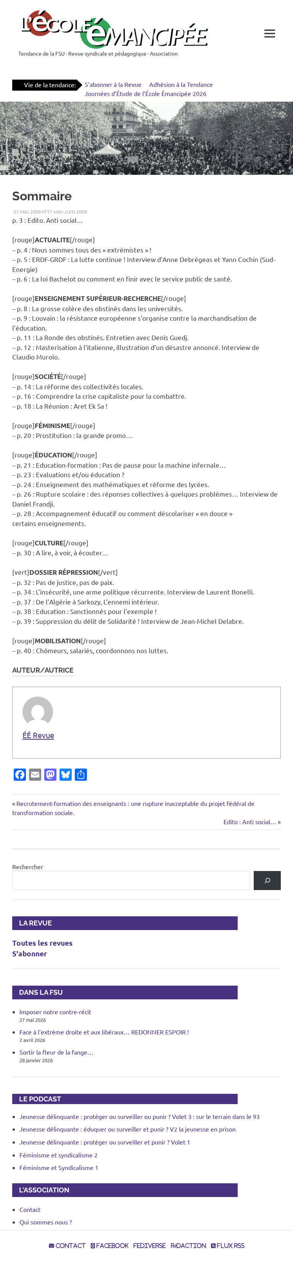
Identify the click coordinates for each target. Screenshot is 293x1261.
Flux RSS (230, 1245)
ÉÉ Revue (38, 735)
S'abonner (29, 953)
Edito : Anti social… (250, 821)
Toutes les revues (42, 943)
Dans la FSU (37, 992)
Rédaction (188, 1245)
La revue (32, 923)
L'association (40, 1190)
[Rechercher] (267, 880)
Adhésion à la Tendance (181, 84)
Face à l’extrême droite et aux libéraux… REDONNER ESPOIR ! (104, 1032)
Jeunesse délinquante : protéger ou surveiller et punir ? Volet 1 (104, 1142)
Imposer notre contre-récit (55, 1011)
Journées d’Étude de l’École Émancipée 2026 (145, 93)
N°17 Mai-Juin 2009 (64, 211)
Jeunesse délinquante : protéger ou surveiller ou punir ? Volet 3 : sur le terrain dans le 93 (139, 1116)
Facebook (112, 1245)
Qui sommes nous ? (45, 1222)
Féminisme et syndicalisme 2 (58, 1155)
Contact (29, 1209)
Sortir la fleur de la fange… (56, 1052)
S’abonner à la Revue (113, 84)
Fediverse (150, 1245)
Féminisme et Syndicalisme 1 (58, 1167)
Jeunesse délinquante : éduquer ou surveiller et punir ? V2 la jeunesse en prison (127, 1129)
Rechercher (27, 866)
